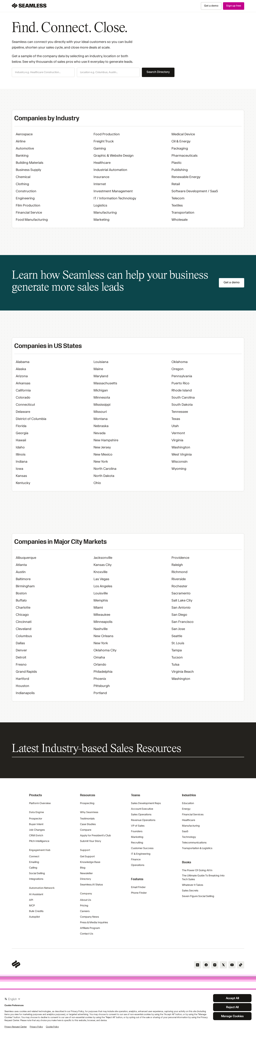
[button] (43, 72)
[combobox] (43, 72)
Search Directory (158, 71)
